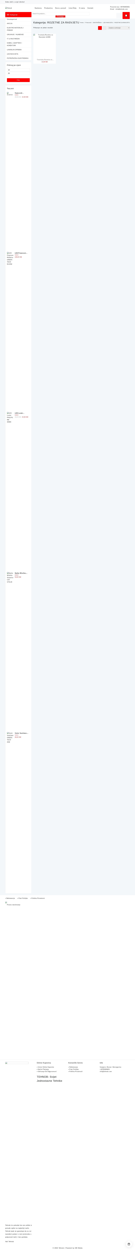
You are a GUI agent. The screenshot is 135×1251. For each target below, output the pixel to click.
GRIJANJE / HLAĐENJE (15, 34)
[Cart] (126, 15)
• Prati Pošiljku (73, 1069)
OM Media (78, 1248)
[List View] (105, 28)
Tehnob (61, 1248)
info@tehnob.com (122, 9)
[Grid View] (100, 28)
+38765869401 (125, 7)
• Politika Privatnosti (75, 1071)
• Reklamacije (73, 1067)
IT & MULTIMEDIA (13, 39)
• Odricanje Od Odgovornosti (47, 1071)
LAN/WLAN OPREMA (14, 49)
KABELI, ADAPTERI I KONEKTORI (14, 44)
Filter (18, 80)
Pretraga (60, 16)
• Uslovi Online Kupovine (45, 1067)
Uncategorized (12, 19)
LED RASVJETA (12, 54)
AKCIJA (9, 23)
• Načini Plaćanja (43, 1069)
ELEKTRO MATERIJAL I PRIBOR (15, 29)
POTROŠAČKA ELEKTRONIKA (17, 58)
